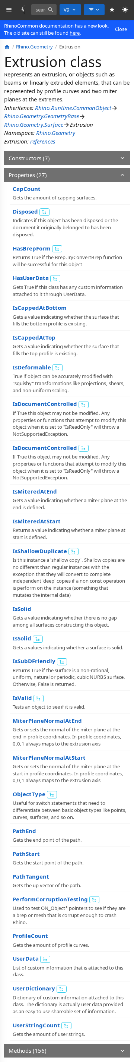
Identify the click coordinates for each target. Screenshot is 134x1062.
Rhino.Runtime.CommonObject (73, 107)
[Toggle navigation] (9, 10)
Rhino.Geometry (55, 132)
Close (121, 29)
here (75, 32)
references (42, 141)
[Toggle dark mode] (125, 10)
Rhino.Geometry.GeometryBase (41, 116)
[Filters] (94, 9)
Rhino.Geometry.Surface (33, 124)
